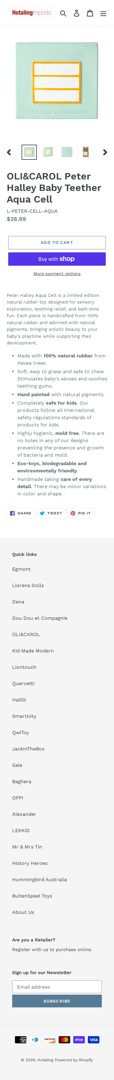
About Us (23, 912)
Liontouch (24, 667)
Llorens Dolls (28, 585)
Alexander (24, 814)
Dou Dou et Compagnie (39, 618)
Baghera (21, 781)
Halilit (19, 700)
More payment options (57, 273)
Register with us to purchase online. (52, 949)
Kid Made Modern (33, 651)
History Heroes (29, 863)
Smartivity (24, 716)
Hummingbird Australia (39, 879)
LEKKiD (21, 830)
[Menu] (103, 13)
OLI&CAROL (26, 634)
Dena (18, 602)
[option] (29, 152)
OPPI (17, 798)
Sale (17, 765)
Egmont (21, 569)
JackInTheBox (28, 749)
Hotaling (45, 1060)
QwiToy (20, 732)
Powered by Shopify (74, 1060)
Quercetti (23, 683)
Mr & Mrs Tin (27, 847)
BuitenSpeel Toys (32, 896)
